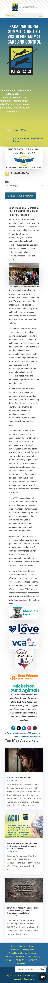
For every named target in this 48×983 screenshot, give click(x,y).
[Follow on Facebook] (13, 728)
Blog (33, 138)
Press (16, 141)
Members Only (34, 956)
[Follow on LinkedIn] (24, 728)
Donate (9, 960)
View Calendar (20, 195)
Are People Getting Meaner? (19, 777)
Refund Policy (22, 963)
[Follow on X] (19, 728)
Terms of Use (33, 960)
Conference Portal (27, 946)
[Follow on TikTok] (35, 728)
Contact (8, 956)
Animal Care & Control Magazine (22, 953)
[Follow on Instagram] (29, 728)
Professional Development (22, 950)
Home (13, 946)
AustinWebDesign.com (24, 979)
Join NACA (19, 956)
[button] (43, 977)
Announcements (21, 138)
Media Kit (20, 960)
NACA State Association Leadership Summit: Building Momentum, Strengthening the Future (22, 910)
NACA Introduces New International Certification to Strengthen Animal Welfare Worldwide (22, 846)
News (39, 138)
